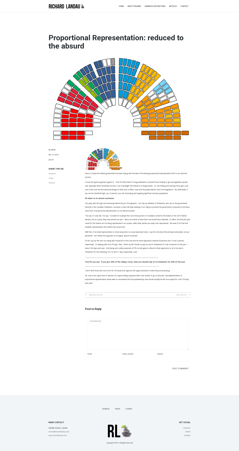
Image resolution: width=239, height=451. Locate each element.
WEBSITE (160, 354)
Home (121, 6)
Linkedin (128, 409)
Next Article (182, 295)
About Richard (134, 6)
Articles (173, 6)
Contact (185, 6)
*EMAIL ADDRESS (127, 354)
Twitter (51, 178)
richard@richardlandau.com (59, 432)
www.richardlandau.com (58, 435)
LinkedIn (187, 435)
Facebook (52, 174)
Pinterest (52, 183)
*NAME (89, 354)
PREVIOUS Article (95, 295)
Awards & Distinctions (155, 6)
